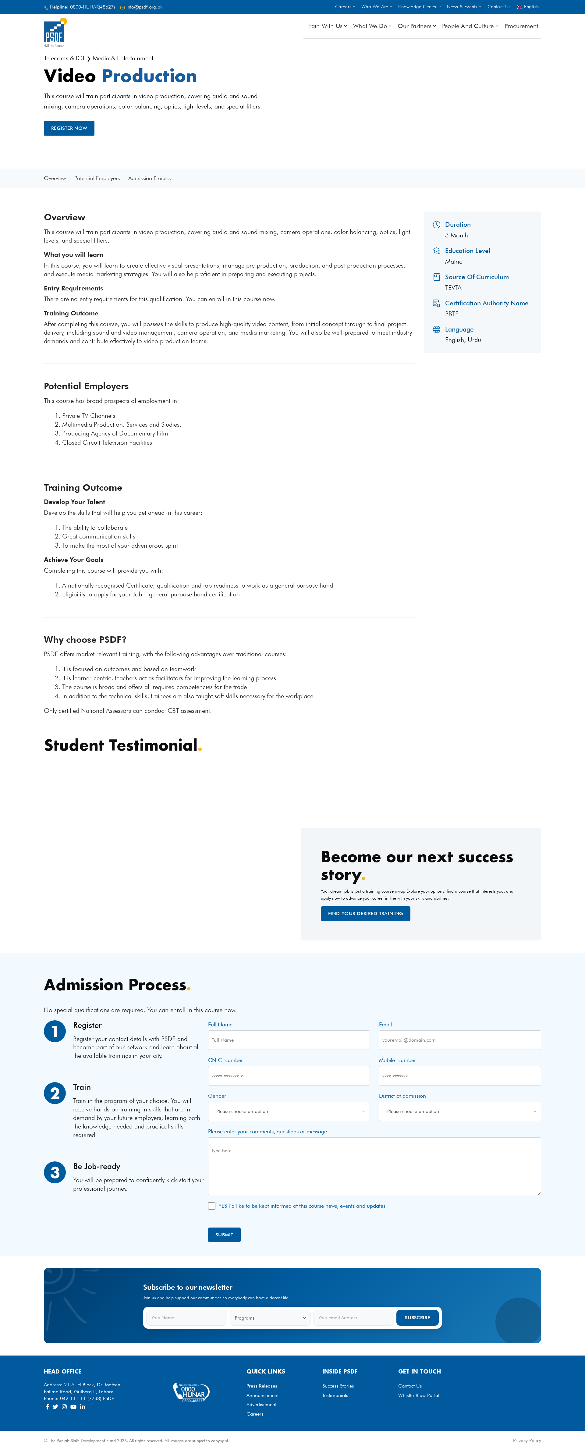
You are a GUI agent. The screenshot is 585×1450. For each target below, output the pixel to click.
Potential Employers (97, 178)
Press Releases (261, 1386)
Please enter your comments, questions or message (267, 1131)
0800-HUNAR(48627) (92, 7)
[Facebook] (47, 1406)
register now (69, 128)
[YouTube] (73, 1406)
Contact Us (410, 1386)
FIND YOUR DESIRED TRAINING (365, 913)
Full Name (220, 1024)
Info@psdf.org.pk (144, 7)
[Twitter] (55, 1406)
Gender (217, 1096)
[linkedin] (82, 1406)
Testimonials (335, 1395)
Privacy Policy (527, 1440)
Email (385, 1024)
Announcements (263, 1395)
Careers (255, 1414)
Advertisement (261, 1404)
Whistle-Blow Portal (418, 1395)
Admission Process (149, 178)
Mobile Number (397, 1060)
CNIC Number (225, 1060)
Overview (55, 178)
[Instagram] (64, 1406)
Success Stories (338, 1386)
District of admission (402, 1096)
